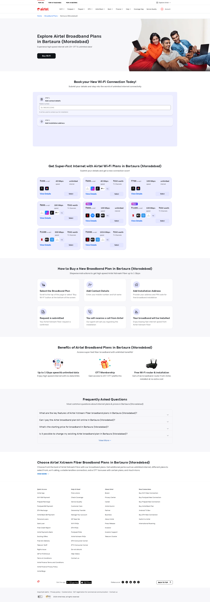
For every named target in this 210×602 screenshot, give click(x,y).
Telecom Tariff (42, 545)
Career (107, 502)
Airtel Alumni (109, 506)
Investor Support (111, 532)
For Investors (71, 3)
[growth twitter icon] (134, 582)
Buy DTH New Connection (148, 515)
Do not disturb (76, 549)
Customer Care (76, 506)
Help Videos (75, 554)
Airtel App (40, 493)
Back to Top (163, 582)
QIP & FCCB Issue (43, 554)
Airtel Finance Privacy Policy (47, 567)
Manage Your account (79, 515)
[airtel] (42, 9)
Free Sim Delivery (43, 541)
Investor (108, 528)
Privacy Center (110, 497)
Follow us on (115, 582)
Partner (107, 510)
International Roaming (147, 523)
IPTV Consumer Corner (79, 545)
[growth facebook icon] (123, 582)
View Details (45, 194)
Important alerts (43, 592)
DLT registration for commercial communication (90, 592)
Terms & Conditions (44, 558)
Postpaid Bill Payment (45, 506)
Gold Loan (41, 523)
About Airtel (109, 519)
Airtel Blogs (41, 571)
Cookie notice (67, 592)
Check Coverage (77, 497)
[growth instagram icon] (138, 582)
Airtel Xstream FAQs (78, 536)
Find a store (75, 493)
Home (39, 16)
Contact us (75, 558)
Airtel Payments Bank (45, 532)
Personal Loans (42, 519)
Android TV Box (144, 510)
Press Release (110, 523)
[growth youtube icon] (130, 582)
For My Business (54, 3)
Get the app (60, 582)
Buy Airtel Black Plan (146, 506)
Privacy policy (55, 592)
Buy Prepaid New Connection (149, 502)
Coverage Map (139, 9)
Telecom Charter (111, 536)
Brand (107, 493)
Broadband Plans (51, 16)
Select (71, 194)
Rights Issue (41, 549)
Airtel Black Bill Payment (46, 515)
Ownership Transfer (78, 510)
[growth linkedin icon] (127, 582)
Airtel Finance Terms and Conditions (50, 562)
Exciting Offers (42, 536)
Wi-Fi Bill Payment (43, 497)
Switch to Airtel (144, 519)
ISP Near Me (75, 519)
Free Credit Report (44, 528)
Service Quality (152, 9)
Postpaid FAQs (76, 532)
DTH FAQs (74, 528)
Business (108, 515)
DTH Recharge (42, 510)
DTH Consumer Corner (79, 541)
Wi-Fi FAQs (75, 523)
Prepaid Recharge (43, 502)
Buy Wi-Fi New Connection (148, 493)
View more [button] (42, 474)
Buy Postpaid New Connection (150, 497)
